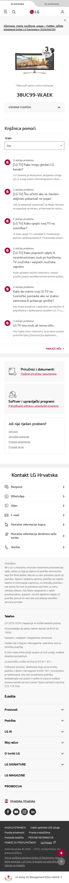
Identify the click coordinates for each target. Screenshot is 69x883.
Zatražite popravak (19, 436)
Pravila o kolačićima (39, 832)
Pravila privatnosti (14, 832)
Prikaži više (54, 348)
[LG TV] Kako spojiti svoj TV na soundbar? (34, 225)
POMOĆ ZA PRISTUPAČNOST (20, 842)
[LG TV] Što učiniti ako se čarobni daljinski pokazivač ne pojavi (36, 196)
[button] (34, 720)
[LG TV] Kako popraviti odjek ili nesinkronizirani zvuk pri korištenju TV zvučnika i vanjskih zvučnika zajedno (37, 259)
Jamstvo (13, 431)
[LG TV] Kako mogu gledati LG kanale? (33, 166)
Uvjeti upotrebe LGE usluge (45, 827)
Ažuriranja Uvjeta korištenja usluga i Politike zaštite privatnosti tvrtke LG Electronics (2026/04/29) (33, 27)
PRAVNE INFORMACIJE (40, 837)
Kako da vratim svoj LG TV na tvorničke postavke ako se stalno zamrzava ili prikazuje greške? (35, 296)
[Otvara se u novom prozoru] (8, 811)
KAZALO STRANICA (15, 827)
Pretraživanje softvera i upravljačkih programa (33, 406)
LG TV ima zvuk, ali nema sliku (33, 325)
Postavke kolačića (14, 837)
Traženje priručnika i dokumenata (39, 374)
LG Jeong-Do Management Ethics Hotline (37, 877)
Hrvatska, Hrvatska (22, 801)
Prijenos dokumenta (19, 442)
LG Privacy (46, 842)
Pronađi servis (16, 447)
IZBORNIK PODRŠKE (20, 107)
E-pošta (10, 696)
